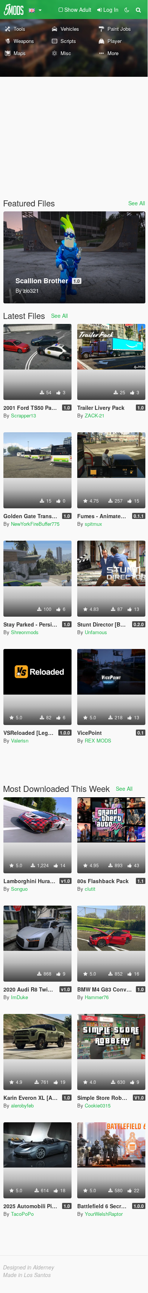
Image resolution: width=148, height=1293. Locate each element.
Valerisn (19, 740)
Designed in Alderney (28, 1267)
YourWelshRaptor (104, 1213)
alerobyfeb (22, 1105)
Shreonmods (25, 632)
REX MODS (98, 740)
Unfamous (96, 632)
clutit (90, 888)
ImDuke (19, 997)
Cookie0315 (98, 1105)
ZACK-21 (94, 415)
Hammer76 (97, 997)
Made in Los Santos (27, 1275)
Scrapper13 (23, 415)
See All (136, 203)
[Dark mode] (127, 9)
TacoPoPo (22, 1213)
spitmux (93, 523)
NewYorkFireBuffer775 (35, 523)
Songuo (19, 888)
